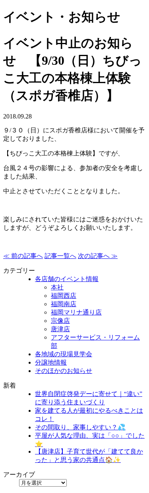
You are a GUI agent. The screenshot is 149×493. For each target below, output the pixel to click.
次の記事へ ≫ (98, 255)
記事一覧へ (60, 255)
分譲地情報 (51, 362)
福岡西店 (63, 295)
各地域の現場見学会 (63, 354)
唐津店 (60, 329)
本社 (57, 287)
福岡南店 (63, 304)
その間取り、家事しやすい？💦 (80, 427)
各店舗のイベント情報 (67, 279)
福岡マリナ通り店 (76, 312)
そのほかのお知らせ (63, 370)
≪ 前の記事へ (23, 255)
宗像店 (60, 320)
